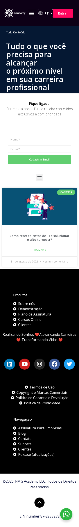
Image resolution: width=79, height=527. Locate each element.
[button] (32, 13)
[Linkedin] (9, 364)
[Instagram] (39, 364)
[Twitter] (69, 364)
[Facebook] (54, 364)
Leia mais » (40, 250)
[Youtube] (24, 364)
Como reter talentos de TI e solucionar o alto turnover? (39, 238)
